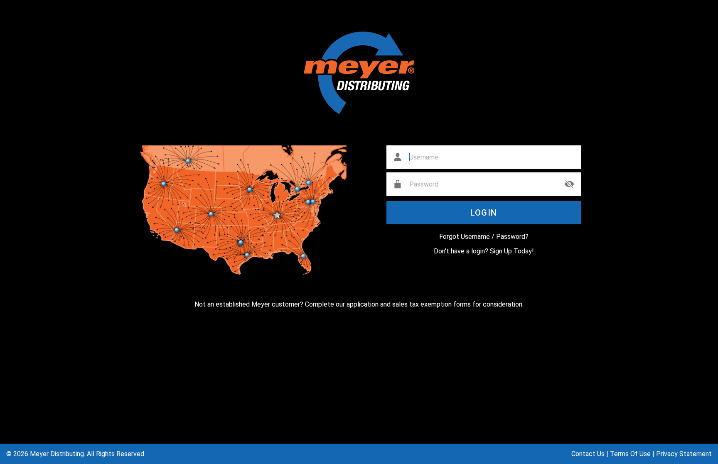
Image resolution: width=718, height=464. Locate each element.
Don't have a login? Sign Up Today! (484, 251)
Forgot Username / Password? (484, 237)
